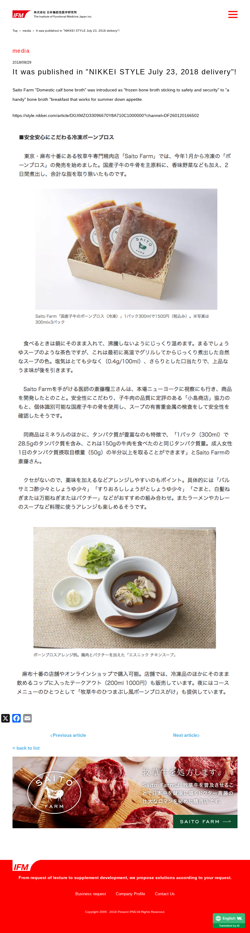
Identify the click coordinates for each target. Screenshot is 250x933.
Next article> (186, 735)
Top (15, 30)
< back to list (26, 748)
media (27, 30)
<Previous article (68, 735)
